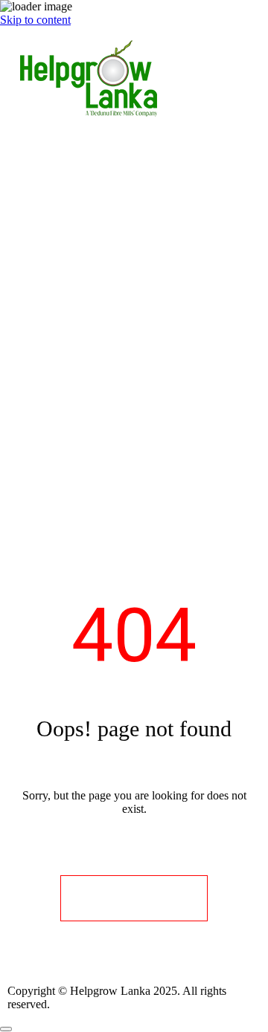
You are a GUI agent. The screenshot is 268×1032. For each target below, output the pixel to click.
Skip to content (35, 19)
